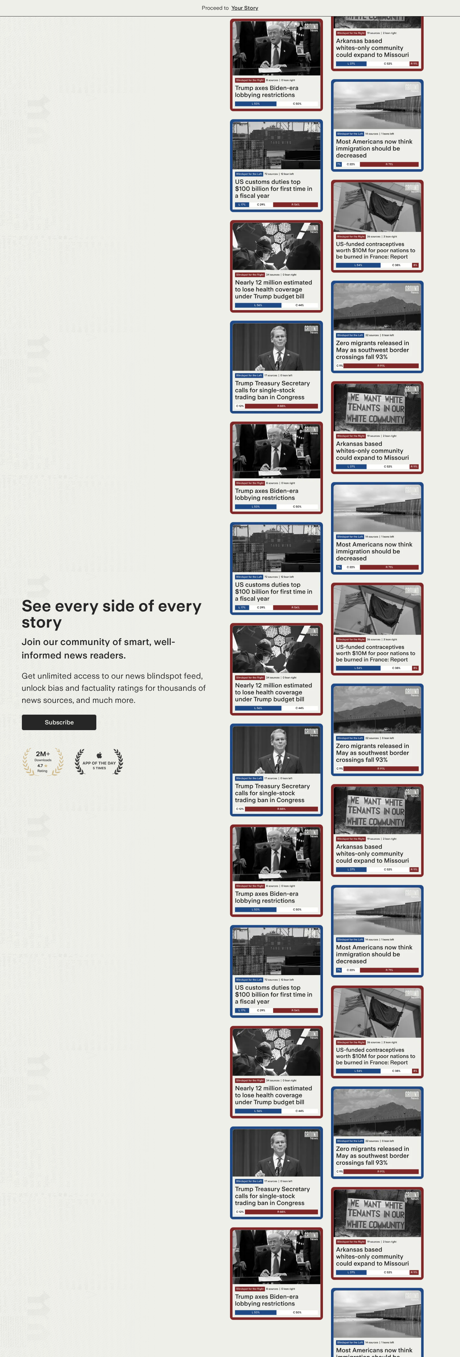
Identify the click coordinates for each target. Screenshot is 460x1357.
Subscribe (59, 722)
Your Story (244, 8)
